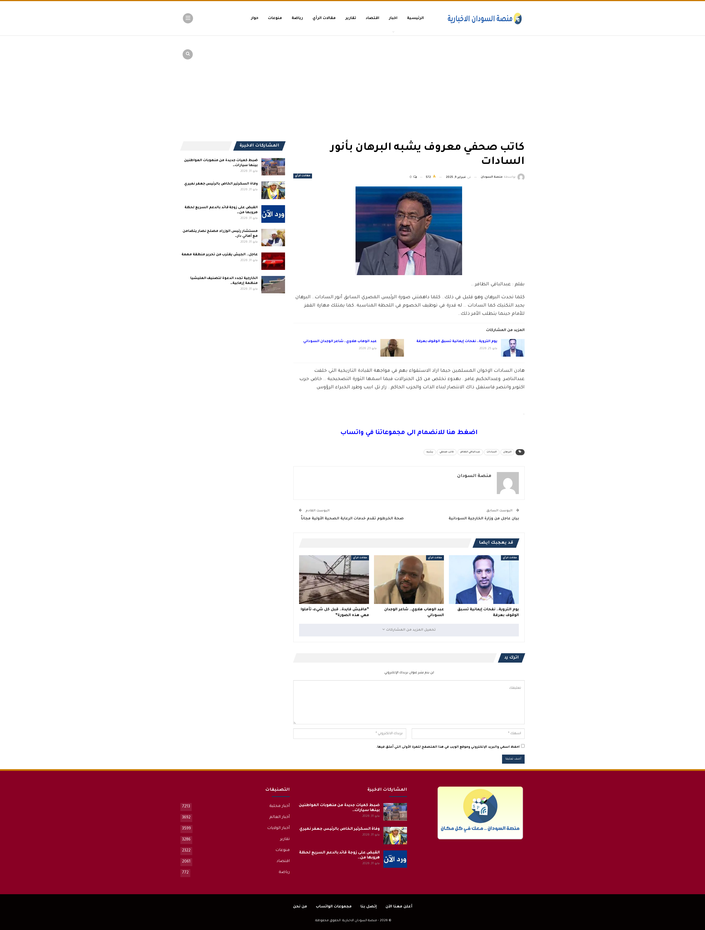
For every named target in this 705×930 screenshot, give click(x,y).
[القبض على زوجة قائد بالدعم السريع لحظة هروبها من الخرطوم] (273, 214)
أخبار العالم (279, 817)
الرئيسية (415, 18)
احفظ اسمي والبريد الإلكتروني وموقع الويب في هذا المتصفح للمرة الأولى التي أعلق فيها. (448, 747)
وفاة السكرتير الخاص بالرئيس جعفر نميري (221, 184)
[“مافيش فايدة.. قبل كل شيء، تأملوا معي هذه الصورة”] (334, 579)
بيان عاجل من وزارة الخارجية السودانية (484, 519)
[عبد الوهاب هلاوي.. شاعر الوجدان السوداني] (392, 348)
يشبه (429, 452)
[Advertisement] (482, 77)
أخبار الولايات (278, 828)
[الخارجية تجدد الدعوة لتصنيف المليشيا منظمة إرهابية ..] (273, 285)
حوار (254, 18)
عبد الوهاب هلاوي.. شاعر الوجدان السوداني (340, 341)
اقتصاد (372, 18)
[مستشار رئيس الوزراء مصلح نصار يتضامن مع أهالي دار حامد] (273, 237)
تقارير (350, 18)
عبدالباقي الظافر (470, 452)
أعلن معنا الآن (399, 907)
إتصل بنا (368, 907)
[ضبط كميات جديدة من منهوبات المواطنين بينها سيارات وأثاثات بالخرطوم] (273, 167)
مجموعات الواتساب (334, 907)
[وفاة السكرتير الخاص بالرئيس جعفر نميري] (273, 190)
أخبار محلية (279, 806)
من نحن (300, 907)
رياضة (297, 18)
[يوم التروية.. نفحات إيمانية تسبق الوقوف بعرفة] (513, 348)
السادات (492, 452)
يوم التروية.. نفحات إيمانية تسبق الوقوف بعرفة (456, 341)
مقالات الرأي (324, 18)
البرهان (507, 452)
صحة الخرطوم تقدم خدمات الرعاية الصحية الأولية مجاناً (351, 519)
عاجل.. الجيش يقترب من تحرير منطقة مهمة (219, 255)
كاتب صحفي (447, 452)
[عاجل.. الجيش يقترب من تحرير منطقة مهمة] (273, 261)
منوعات (275, 18)
